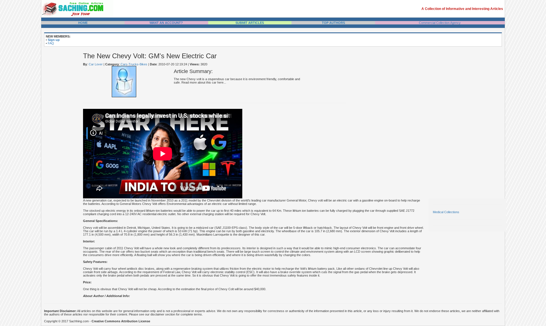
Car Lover (96, 64)
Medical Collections (446, 212)
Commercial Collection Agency (440, 22)
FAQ (51, 43)
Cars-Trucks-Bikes (134, 64)
